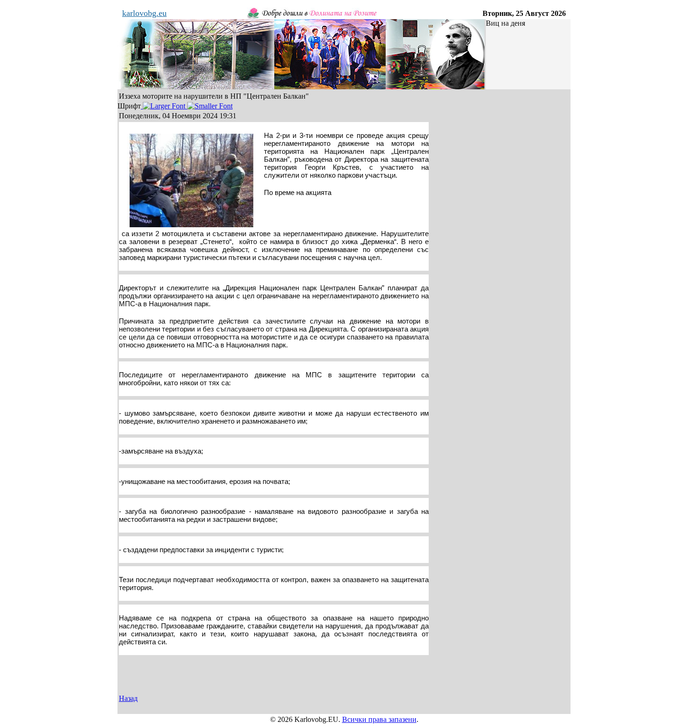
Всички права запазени (379, 719)
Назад (128, 698)
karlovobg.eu (144, 13)
